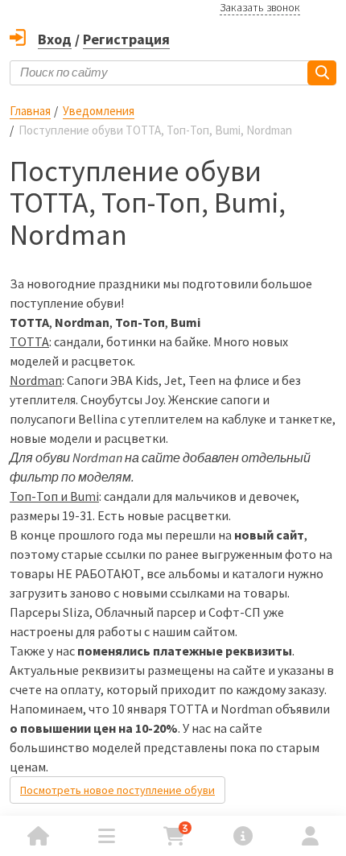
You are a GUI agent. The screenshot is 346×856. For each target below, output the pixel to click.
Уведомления (98, 110)
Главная (30, 110)
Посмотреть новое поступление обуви (117, 790)
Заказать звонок (260, 7)
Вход (55, 39)
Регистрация (126, 39)
